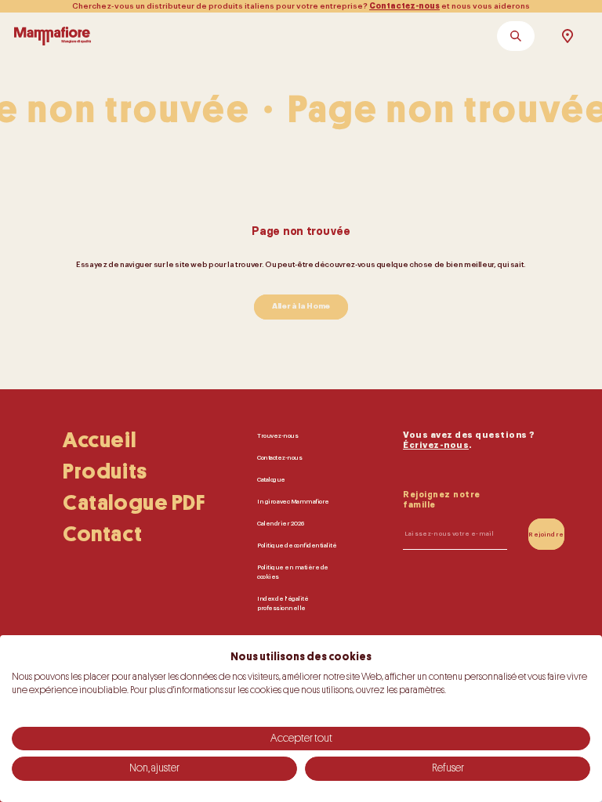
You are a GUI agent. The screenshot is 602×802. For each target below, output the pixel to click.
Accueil (99, 440)
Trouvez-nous (277, 435)
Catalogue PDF (134, 503)
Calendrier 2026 (280, 523)
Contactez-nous (404, 6)
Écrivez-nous (436, 445)
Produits (105, 471)
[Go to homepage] (52, 36)
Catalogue (271, 479)
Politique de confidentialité (296, 545)
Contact (102, 534)
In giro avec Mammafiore (293, 501)
